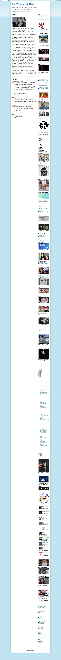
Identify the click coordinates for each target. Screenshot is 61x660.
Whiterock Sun (40, 618)
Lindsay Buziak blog (41, 611)
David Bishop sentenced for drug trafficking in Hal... (43, 414)
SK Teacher (15, 81)
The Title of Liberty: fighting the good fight (43, 240)
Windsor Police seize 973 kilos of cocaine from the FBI (45, 537)
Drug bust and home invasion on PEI (44, 388)
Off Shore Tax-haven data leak (43, 431)
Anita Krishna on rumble (41, 610)
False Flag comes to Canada (43, 402)
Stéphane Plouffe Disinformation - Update (45, 542)
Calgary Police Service (41, 628)
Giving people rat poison (27, 30)
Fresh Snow (41, 418)
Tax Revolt (41, 440)
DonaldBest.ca (40, 617)
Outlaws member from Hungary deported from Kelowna (45, 547)
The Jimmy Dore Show (41, 613)
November (41, 378)
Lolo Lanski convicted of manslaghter (45, 527)
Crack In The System (41, 640)
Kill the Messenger (41, 641)
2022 (39, 367)
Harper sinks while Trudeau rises (43, 430)
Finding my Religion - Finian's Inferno (43, 239)
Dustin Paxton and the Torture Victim (44, 517)
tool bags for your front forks (41, 132)
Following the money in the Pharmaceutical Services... (43, 432)
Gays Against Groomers (41, 616)
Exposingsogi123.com (41, 623)
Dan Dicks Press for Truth (42, 606)
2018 (39, 371)
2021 (39, 368)
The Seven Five (41, 642)
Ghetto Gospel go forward (19, 9)
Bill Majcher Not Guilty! (41, 78)
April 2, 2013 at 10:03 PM (20, 81)
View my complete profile (45, 139)
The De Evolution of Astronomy (42, 262)
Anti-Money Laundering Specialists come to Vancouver (44, 429)
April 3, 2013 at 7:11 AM (18, 105)
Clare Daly (40, 631)
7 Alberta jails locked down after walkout (44, 392)
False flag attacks (42, 391)
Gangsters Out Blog (23, 4)
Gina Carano (40, 612)
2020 (39, 369)
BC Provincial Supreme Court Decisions (43, 621)
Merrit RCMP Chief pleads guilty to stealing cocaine (43, 407)
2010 (39, 455)
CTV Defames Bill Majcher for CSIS (43, 79)
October (41, 379)
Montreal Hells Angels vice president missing (45, 506)
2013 (39, 376)
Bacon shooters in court (42, 390)
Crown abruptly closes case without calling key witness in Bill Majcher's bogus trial (44, 87)
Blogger (33, 650)
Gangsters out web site (41, 29)
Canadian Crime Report (41, 634)
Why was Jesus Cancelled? (42, 237)
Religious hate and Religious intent (43, 234)
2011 (39, 454)
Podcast (27, 11)
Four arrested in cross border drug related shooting (43, 444)
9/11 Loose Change (41, 643)
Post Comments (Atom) (17, 132)
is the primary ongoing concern (30, 40)
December (41, 377)
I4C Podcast (40, 633)
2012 (39, 453)
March (40, 450)
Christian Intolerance (41, 236)
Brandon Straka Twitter (41, 615)
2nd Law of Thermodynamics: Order (43, 264)
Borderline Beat (41, 605)
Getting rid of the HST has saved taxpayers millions (43, 393)
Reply (15, 94)
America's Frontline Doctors (42, 607)
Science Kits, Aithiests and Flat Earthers (43, 263)
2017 (39, 372)
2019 (39, 370)
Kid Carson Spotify (41, 627)
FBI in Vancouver (44, 552)
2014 (39, 375)
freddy (15, 105)
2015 (39, 374)
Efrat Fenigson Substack (41, 626)
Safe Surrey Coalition (41, 637)
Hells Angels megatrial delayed (43, 441)
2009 (39, 456)
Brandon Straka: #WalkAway (42, 608)
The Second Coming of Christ (42, 235)
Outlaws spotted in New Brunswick (43, 389)
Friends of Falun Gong (41, 622)
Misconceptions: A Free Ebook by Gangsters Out (43, 403)
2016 (39, 373)
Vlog (29, 11)
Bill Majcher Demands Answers (42, 76)
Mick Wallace (40, 632)
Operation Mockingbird (42, 406)
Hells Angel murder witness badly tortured (45, 511)
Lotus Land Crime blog (41, 629)
